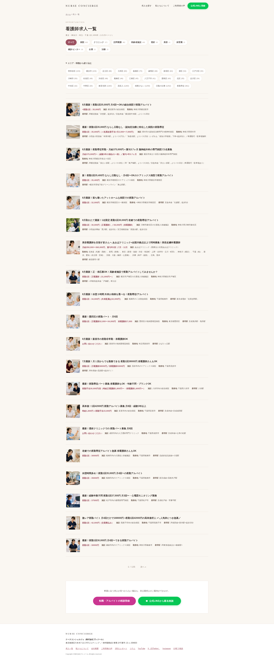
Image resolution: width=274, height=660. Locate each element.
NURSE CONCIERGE (82, 5)
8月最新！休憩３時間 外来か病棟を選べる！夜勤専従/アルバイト (115, 294)
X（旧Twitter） (154, 648)
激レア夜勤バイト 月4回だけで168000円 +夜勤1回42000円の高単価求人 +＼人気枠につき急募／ (131, 518)
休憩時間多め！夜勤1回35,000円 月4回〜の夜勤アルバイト (112, 473)
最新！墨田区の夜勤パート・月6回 (100, 316)
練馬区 (153, 71)
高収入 (123, 86)
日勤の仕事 (163, 86)
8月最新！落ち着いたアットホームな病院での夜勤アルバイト (113, 198)
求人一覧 (69, 648)
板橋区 (137, 71)
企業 (92, 49)
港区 (182, 71)
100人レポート (121, 648)
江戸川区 (197, 71)
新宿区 (168, 71)
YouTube (141, 648)
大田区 (122, 71)
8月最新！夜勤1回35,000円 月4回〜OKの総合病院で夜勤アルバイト (117, 104)
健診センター (75, 49)
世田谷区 (74, 71)
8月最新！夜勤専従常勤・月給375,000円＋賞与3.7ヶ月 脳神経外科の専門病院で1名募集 (127, 149)
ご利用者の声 (179, 6)
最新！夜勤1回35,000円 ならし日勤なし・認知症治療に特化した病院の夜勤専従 (123, 127)
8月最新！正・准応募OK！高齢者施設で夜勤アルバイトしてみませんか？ (120, 272)
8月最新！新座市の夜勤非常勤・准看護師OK (105, 339)
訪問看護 (119, 42)
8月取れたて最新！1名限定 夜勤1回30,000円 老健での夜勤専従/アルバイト (120, 220)
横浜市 (91, 71)
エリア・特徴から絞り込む (80, 63)
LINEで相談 (178, 648)
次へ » (143, 567)
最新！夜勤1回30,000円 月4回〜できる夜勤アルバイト (110, 540)
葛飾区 (118, 78)
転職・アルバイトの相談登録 (114, 601)
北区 (180, 78)
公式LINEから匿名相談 (161, 601)
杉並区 (88, 78)
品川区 (195, 78)
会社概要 (95, 648)
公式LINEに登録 (198, 6)
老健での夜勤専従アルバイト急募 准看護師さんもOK (109, 451)
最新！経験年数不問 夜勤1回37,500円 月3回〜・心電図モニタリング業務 (119, 495)
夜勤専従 (183, 86)
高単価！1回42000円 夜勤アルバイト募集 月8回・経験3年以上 (114, 406)
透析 (154, 42)
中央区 (72, 86)
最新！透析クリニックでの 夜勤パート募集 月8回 (107, 428)
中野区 (88, 86)
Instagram (167, 648)
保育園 (180, 42)
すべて (71, 42)
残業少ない (142, 86)
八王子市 (150, 78)
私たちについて (162, 6)
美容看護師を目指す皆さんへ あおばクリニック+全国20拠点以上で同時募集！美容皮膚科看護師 (131, 242)
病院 (84, 42)
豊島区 (166, 78)
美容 (167, 42)
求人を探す (147, 6)
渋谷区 (103, 78)
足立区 (107, 71)
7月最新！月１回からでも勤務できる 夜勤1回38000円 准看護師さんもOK (119, 361)
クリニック (100, 42)
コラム (132, 648)
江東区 (133, 78)
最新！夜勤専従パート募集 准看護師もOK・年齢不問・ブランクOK (116, 384)
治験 (105, 49)
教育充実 (105, 86)
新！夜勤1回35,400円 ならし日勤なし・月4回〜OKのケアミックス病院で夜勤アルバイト (127, 175)
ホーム (68, 14)
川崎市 (72, 78)
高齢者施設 (138, 42)
